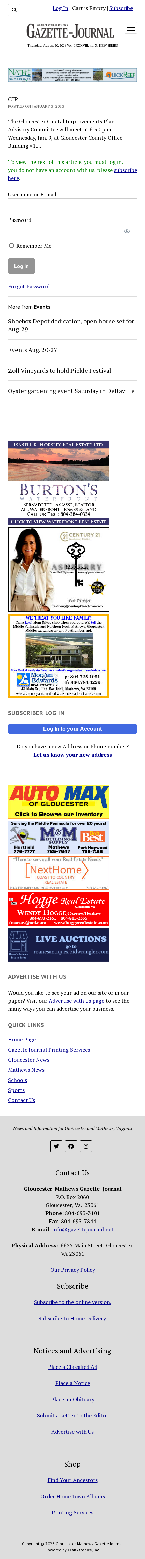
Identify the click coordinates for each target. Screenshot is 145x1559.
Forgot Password (29, 286)
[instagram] (86, 1146)
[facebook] (71, 1146)
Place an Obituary (72, 1399)
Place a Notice (72, 1383)
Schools (17, 1080)
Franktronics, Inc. (84, 1549)
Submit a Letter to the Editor (72, 1415)
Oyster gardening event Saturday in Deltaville (71, 391)
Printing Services (72, 1512)
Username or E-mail (32, 194)
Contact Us (21, 1100)
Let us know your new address (72, 754)
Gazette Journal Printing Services (49, 1049)
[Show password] (127, 231)
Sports (16, 1090)
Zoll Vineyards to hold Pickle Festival (59, 370)
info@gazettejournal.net (83, 1229)
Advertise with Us (72, 1431)
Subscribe (121, 8)
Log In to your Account (72, 729)
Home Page (22, 1039)
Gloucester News (28, 1059)
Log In (60, 8)
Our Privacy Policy (72, 1269)
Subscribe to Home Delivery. (72, 1318)
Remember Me (33, 245)
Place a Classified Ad (72, 1367)
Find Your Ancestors (73, 1480)
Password (19, 220)
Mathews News (26, 1069)
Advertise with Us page (76, 1000)
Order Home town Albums (72, 1496)
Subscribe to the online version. (72, 1302)
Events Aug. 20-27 (32, 350)
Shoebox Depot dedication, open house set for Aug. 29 (71, 325)
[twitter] (56, 1146)
